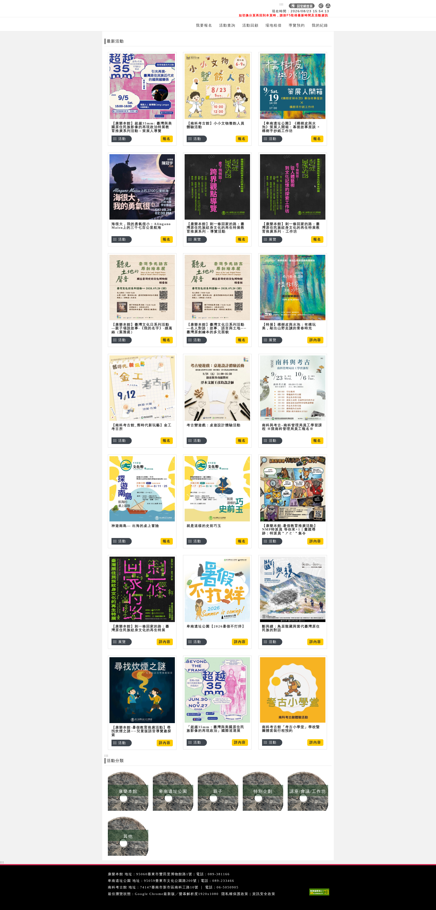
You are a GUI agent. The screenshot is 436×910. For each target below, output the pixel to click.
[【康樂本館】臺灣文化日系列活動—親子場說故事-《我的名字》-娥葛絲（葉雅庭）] (142, 287)
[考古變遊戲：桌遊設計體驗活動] (217, 388)
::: (282, 4)
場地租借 (273, 25)
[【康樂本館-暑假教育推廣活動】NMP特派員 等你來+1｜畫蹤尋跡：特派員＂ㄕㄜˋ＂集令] (292, 488)
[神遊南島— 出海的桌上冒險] (142, 488)
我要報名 (204, 25)
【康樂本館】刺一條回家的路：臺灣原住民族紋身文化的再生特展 (140, 628)
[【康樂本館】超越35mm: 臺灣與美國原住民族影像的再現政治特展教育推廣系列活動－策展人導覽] (142, 86)
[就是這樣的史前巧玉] (217, 488)
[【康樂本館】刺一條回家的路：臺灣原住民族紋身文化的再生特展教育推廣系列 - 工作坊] (292, 187)
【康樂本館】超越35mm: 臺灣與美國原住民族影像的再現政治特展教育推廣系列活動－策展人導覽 (141, 127)
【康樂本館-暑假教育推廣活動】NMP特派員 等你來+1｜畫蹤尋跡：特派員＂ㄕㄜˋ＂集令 (290, 529)
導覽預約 (297, 25)
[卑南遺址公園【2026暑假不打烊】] (217, 589)
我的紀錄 (320, 25)
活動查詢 (227, 25)
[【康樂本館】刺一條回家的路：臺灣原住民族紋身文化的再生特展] (142, 589)
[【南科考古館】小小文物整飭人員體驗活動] (217, 86)
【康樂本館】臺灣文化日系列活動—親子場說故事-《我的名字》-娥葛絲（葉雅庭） (142, 328)
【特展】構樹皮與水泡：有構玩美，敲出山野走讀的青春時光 (289, 326)
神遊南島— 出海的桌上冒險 (135, 526)
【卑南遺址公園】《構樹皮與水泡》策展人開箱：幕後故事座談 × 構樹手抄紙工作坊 (291, 127)
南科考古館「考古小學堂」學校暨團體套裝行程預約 (291, 729)
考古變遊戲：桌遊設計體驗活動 (214, 425)
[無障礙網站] (320, 895)
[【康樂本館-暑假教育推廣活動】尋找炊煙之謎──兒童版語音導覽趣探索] (142, 690)
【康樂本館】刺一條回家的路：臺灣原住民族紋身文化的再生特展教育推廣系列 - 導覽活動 (216, 227)
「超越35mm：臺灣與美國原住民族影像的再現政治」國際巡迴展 (215, 729)
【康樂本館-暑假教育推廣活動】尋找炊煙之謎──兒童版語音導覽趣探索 (141, 731)
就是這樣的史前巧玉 (204, 526)
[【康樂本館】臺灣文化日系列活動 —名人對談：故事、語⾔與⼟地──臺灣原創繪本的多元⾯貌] (217, 287)
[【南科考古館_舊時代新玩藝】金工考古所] (142, 388)
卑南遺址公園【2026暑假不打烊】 (216, 626)
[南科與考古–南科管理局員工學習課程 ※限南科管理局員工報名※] (292, 388)
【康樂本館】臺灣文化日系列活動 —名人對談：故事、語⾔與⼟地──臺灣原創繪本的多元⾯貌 (217, 328)
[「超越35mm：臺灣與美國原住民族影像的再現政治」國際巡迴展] (217, 690)
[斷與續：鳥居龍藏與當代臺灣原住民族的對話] (292, 589)
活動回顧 (250, 25)
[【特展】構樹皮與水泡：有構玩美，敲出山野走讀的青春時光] (292, 287)
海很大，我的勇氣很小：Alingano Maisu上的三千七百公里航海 (141, 226)
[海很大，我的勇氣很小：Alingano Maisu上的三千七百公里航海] (142, 187)
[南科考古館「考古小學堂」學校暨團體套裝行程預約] (292, 690)
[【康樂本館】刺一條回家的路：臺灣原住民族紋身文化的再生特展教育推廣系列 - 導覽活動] (217, 187)
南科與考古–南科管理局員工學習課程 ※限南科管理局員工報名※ (292, 427)
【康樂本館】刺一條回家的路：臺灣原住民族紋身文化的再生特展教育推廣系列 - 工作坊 (291, 227)
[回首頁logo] (130, 9)
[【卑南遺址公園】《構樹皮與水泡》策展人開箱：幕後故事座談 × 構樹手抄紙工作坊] (292, 86)
